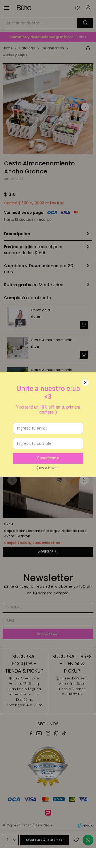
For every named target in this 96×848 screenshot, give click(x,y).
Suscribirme (48, 458)
